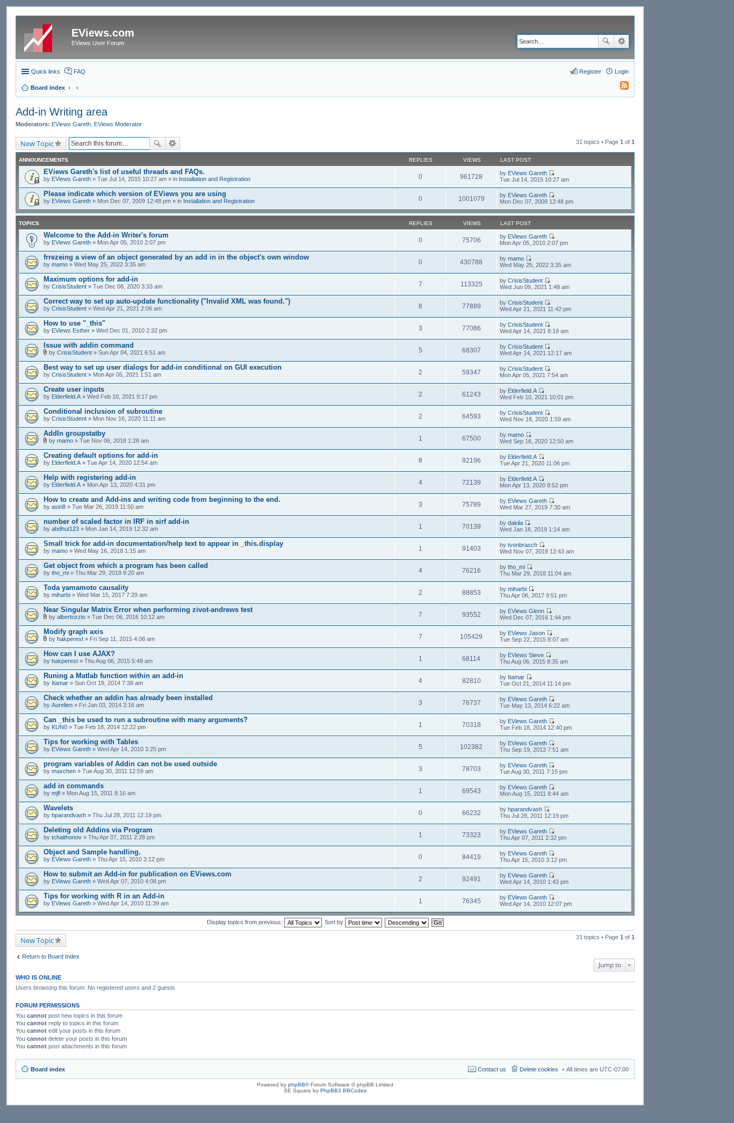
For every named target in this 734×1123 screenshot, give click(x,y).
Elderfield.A (66, 396)
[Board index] (45, 36)
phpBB (296, 1085)
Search (606, 41)
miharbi (61, 595)
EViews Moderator (118, 124)
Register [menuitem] (590, 71)
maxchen (64, 771)
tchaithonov (67, 837)
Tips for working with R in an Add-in (104, 896)
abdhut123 (65, 528)
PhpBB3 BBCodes (343, 1090)
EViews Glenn (526, 611)
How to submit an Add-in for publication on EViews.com (138, 874)
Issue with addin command (89, 345)
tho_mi (60, 573)
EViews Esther (71, 330)
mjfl (56, 793)
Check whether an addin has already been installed (128, 698)
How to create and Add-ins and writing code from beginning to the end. (162, 499)
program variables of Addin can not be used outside (130, 764)
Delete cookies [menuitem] (539, 1069)
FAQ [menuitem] (79, 71)
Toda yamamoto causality (86, 588)
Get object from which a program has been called (126, 566)
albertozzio (71, 617)
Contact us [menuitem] (492, 1069)
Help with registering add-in (90, 477)
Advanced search (621, 41)
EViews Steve (526, 655)
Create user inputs (74, 389)
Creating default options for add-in (101, 455)
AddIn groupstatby (74, 433)
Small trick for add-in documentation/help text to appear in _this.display (163, 543)
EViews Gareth (71, 124)
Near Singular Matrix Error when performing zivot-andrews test (148, 610)
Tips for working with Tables (91, 742)
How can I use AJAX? (79, 654)
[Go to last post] (552, 173)
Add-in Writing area (61, 112)
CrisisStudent (69, 286)
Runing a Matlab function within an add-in (113, 676)
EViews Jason (526, 633)
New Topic (37, 143)
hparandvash (69, 815)
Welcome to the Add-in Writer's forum (106, 235)
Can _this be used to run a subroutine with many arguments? (146, 720)
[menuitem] (619, 87)
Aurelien (62, 705)
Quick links (45, 71)
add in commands (74, 786)
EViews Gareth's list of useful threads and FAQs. (124, 172)
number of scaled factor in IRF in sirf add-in (116, 521)
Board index (48, 1069)
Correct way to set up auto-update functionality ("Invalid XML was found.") (167, 301)
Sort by (335, 922)
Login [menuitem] (622, 71)
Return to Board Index (51, 956)
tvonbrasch (522, 545)
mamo (60, 264)
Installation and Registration (214, 179)
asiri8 (59, 506)
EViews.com (102, 33)
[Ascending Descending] (407, 922)
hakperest (70, 639)
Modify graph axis (73, 632)
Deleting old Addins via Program (98, 830)
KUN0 (59, 727)
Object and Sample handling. (92, 852)
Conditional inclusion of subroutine (103, 411)
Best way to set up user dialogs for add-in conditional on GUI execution (163, 367)
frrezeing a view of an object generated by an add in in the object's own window (176, 257)
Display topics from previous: (245, 922)
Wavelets (58, 808)
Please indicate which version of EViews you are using (135, 194)
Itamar (60, 683)
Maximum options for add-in (91, 279)
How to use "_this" (74, 323)
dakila (515, 523)
